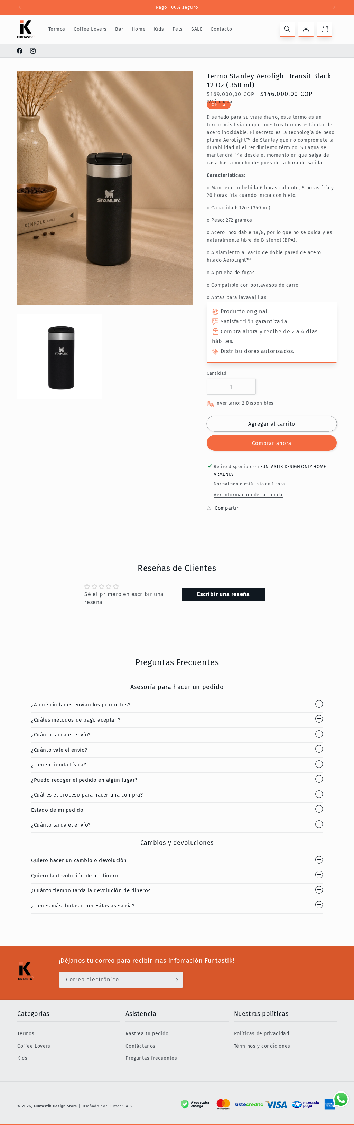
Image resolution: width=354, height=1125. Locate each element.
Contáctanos (140, 1046)
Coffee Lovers (33, 1046)
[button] (287, 29)
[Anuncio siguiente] (334, 7)
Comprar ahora (271, 443)
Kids (22, 1058)
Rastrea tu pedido (146, 1034)
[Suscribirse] (175, 980)
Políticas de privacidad (261, 1034)
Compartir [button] (226, 508)
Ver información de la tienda (248, 495)
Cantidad (216, 373)
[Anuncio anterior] (19, 7)
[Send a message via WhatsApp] (341, 1099)
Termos (26, 1034)
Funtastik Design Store (55, 1106)
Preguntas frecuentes (151, 1058)
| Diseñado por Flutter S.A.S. (105, 1106)
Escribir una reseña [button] (223, 594)
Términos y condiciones (262, 1046)
